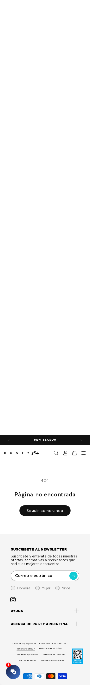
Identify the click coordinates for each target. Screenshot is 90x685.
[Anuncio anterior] (9, 440)
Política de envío (27, 660)
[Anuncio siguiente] (81, 440)
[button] (56, 453)
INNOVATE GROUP (26, 649)
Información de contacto (52, 660)
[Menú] (83, 453)
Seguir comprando (45, 511)
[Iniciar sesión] (65, 453)
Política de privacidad (27, 654)
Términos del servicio (54, 654)
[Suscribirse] (73, 576)
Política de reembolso (50, 648)
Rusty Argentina (27, 643)
